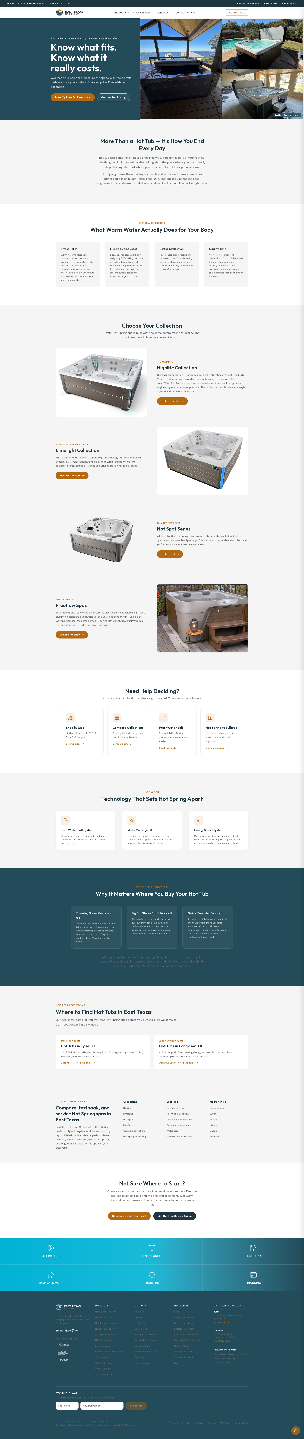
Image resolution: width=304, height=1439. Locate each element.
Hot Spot (128, 1119)
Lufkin (213, 1113)
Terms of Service (195, 1423)
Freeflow (127, 1125)
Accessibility (241, 1423)
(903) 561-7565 (222, 1322)
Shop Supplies (142, 12)
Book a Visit (141, 1328)
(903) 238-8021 (222, 1340)
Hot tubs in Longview (178, 1113)
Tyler (216, 1311)
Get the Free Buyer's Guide (175, 1216)
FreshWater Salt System (179, 1136)
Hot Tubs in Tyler (104, 1317)
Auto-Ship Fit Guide (105, 1374)
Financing (270, 3)
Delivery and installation (179, 1119)
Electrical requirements (179, 1125)
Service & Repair (143, 1345)
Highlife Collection (104, 1328)
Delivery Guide (181, 1345)
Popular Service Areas (225, 1349)
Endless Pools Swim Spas (108, 1351)
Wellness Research (183, 1357)
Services (163, 12)
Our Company (184, 12)
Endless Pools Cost (184, 1328)
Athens (231, 1354)
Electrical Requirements (186, 1334)
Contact (139, 1317)
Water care (172, 1130)
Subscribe (136, 1405)
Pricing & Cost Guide (145, 1334)
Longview (219, 1330)
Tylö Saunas (101, 1357)
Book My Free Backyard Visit (72, 97)
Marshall (214, 1119)
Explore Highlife (170, 401)
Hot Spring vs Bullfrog (134, 1136)
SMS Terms (225, 1423)
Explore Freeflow (70, 634)
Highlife (127, 1108)
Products (120, 12)
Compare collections (134, 1130)
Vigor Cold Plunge (104, 1363)
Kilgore (213, 1125)
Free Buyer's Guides (184, 1317)
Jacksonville (241, 1354)
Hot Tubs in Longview (106, 1323)
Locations (288, 3)
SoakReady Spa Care (146, 1351)
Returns (212, 1423)
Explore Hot (168, 554)
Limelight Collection (105, 1334)
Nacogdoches (217, 1108)
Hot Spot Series (103, 1340)
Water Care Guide (183, 1351)
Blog (176, 1311)
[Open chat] (295, 1430)
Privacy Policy (176, 1423)
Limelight (128, 1113)
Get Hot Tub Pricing (113, 97)
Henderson (219, 1362)
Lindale (213, 1130)
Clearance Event (248, 3)
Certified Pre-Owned (145, 1340)
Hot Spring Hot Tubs (105, 1311)
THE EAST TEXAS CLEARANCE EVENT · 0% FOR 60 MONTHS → (39, 3)
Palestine (214, 1136)
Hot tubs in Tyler (175, 1108)
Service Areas (142, 1363)
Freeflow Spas (102, 1345)
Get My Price (237, 12)
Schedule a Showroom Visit (129, 1216)
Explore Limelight (70, 475)
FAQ (176, 1363)
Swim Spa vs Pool (183, 1323)
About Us (139, 1311)
